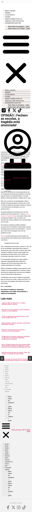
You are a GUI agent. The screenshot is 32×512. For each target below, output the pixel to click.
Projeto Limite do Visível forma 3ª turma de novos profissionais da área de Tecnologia (15, 359)
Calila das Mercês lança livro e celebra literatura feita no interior (13, 303)
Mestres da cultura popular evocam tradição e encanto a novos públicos (16, 310)
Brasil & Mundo (10, 11)
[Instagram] (19, 507)
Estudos (3, 236)
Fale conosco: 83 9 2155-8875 (21, 430)
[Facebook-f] (9, 110)
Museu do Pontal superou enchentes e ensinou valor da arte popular (14, 330)
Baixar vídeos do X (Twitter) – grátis (19, 28)
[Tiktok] (20, 110)
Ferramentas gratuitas (13, 23)
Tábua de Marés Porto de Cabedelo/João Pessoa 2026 (14, 100)
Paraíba (7, 13)
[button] (16, 59)
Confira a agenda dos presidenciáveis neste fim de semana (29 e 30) (15, 317)
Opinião (7, 17)
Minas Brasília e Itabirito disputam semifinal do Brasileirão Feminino (16, 323)
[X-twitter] (14, 110)
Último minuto (10, 15)
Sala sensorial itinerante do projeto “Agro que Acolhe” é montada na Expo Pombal (16, 353)
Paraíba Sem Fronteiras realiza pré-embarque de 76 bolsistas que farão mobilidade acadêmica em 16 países (16, 338)
